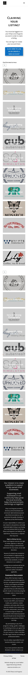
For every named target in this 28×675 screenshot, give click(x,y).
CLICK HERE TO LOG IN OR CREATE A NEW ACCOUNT (14, 51)
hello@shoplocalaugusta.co (13, 652)
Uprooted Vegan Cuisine (14, 175)
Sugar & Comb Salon (14, 92)
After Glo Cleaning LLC (14, 76)
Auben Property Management (14, 142)
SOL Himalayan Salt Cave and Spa (14, 159)
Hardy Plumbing (14, 225)
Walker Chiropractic (14, 241)
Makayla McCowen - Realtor (14, 208)
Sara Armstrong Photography (14, 109)
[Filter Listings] (4, 65)
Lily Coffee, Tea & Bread (14, 258)
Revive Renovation (14, 192)
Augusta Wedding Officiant (14, 125)
